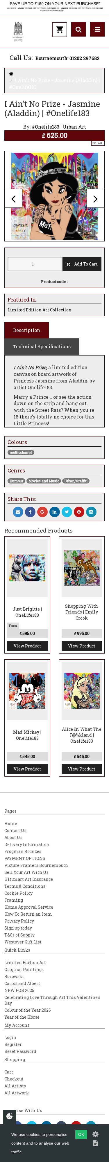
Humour (16, 481)
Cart (8, 1072)
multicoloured (21, 452)
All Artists (15, 1086)
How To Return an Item (28, 914)
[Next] (96, 198)
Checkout (14, 1079)
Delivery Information (26, 844)
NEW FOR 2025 (19, 990)
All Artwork (16, 1093)
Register (13, 1044)
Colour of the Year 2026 (27, 1010)
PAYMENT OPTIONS (24, 858)
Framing (13, 900)
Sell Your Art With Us (26, 872)
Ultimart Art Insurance (28, 879)
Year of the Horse (22, 1017)
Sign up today (18, 928)
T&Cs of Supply (19, 935)
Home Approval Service (28, 907)
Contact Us (15, 830)
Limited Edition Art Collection (40, 310)
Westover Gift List (23, 942)
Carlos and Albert (22, 983)
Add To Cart (84, 264)
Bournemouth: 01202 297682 (67, 58)
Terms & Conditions (24, 886)
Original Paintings (24, 969)
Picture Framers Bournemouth (36, 865)
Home (10, 823)
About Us (13, 837)
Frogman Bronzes (22, 851)
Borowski (14, 976)
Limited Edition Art (25, 962)
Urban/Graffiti (75, 481)
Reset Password (20, 1051)
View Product (27, 646)
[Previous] (13, 198)
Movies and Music (43, 481)
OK (81, 1134)
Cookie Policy (18, 893)
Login (10, 1037)
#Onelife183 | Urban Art (59, 127)
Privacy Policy (19, 921)
